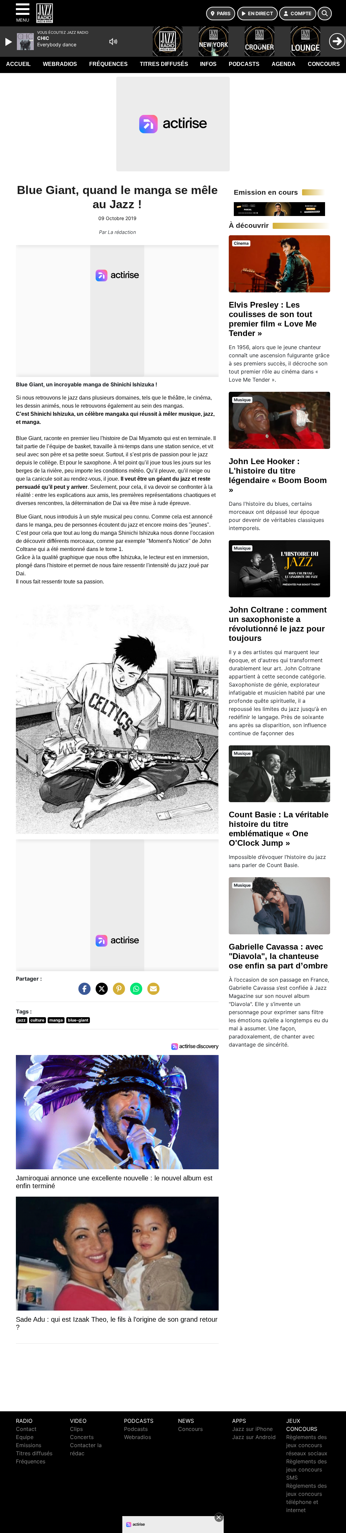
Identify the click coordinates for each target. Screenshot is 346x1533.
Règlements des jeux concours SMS (306, 1469)
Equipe (24, 1437)
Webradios (60, 64)
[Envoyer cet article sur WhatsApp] (134, 992)
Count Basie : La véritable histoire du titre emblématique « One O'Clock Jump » (278, 828)
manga (56, 1020)
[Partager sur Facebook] (83, 992)
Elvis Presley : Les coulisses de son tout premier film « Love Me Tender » (273, 319)
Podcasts (244, 64)
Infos (208, 64)
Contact (26, 1429)
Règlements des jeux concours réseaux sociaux (306, 1445)
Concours (324, 64)
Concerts (82, 1437)
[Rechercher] (325, 13)
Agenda (284, 64)
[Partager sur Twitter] (100, 992)
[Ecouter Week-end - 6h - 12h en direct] (279, 208)
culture (37, 1020)
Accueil (18, 64)
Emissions (28, 1445)
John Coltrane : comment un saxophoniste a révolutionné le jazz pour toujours (278, 624)
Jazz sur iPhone (252, 1429)
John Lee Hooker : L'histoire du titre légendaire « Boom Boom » (278, 475)
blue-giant (78, 1020)
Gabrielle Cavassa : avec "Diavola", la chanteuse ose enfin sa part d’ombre (278, 956)
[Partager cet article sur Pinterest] (117, 992)
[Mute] (113, 42)
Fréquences (108, 64)
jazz (22, 1020)
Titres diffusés (164, 64)
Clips (76, 1429)
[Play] (9, 42)
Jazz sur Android (254, 1437)
